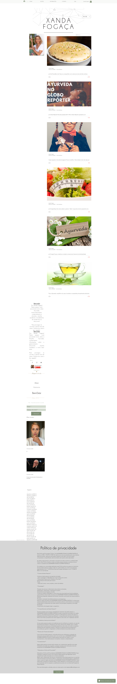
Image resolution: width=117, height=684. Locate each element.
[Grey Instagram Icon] (37, 362)
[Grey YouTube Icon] (41, 362)
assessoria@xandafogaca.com (73, 667)
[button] (91, 1)
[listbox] (86, 16)
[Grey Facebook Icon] (32, 362)
